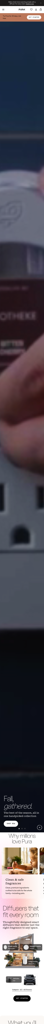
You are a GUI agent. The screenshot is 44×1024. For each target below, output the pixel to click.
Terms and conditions (22, 1003)
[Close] (22, 981)
